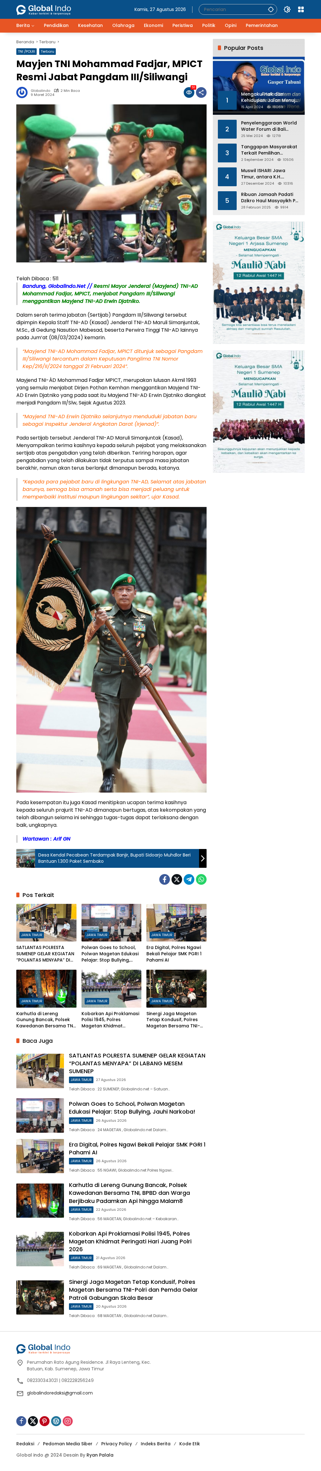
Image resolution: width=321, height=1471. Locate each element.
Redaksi (25, 1444)
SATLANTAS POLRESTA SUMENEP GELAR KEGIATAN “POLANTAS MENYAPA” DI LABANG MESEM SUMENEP (45, 954)
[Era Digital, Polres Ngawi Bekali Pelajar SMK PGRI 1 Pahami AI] (176, 922)
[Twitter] (176, 879)
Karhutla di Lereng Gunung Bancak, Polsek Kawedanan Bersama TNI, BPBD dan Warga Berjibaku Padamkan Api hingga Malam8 (45, 1020)
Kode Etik (189, 1444)
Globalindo (40, 90)
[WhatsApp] (201, 879)
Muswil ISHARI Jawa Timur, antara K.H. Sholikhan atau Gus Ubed (270, 174)
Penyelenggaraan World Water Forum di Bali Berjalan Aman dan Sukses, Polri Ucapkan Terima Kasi (269, 126)
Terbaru (47, 51)
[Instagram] (68, 1421)
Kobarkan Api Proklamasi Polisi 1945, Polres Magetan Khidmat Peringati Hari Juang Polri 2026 (110, 1020)
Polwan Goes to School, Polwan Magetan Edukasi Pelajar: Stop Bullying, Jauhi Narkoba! (110, 954)
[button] (271, 9)
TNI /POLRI (26, 51)
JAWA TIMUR (31, 934)
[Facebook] (164, 879)
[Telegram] (189, 879)
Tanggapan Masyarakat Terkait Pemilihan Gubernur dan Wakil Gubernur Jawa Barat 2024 (269, 150)
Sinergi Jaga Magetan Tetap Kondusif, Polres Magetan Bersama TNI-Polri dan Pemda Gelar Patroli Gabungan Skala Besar (173, 1020)
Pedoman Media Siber (67, 1444)
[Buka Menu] (301, 9)
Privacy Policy (116, 1444)
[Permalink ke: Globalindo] (23, 92)
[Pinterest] (44, 1421)
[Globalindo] (53, 6)
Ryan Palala (100, 1455)
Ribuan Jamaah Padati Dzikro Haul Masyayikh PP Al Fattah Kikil (269, 198)
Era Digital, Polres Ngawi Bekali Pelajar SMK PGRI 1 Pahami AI (174, 954)
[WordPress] (56, 1421)
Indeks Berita (156, 1444)
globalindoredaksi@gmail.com (60, 1393)
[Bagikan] (201, 92)
